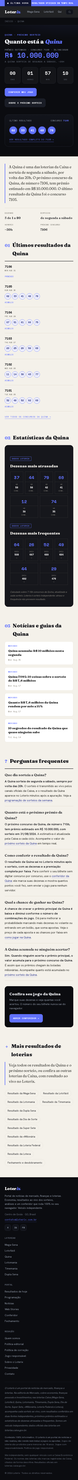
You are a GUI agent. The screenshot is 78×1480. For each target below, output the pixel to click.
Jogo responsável (15, 1356)
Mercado (34, 1392)
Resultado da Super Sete (22, 1128)
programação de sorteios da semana (28, 800)
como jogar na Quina (18, 937)
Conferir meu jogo (20, 92)
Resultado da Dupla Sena (22, 1110)
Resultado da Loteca (19, 1154)
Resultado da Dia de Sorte (22, 1119)
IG (15, 1227)
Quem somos (12, 1338)
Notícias (9, 1303)
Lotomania (11, 1262)
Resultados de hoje (16, 1291)
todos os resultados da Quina (41, 1065)
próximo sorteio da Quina (21, 843)
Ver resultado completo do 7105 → (31, 139)
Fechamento (12, 1321)
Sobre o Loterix (14, 1362)
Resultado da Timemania (56, 1102)
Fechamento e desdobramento (25, 1162)
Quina (8, 1256)
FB (23, 1227)
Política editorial (14, 1344)
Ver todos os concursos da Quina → (28, 416)
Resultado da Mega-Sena (22, 1093)
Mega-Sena (11, 1244)
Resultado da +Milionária (21, 1136)
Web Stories (12, 1309)
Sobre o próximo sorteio (25, 102)
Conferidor (11, 1315)
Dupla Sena (11, 1274)
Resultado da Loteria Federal (24, 1145)
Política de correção (16, 1350)
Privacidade (11, 1367)
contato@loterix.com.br (21, 1219)
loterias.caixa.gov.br (15, 1430)
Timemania (11, 1268)
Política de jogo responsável (38, 1448)
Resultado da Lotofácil (55, 1093)
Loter (13, 11)
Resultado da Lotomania (21, 1102)
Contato (10, 1373)
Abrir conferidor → (26, 1018)
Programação (13, 1297)
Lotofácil (10, 1250)
